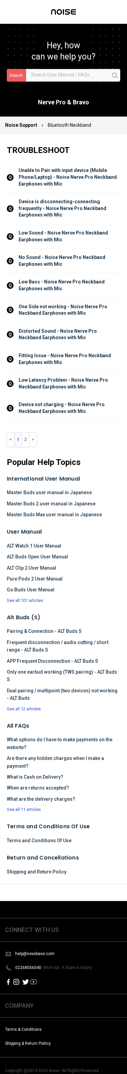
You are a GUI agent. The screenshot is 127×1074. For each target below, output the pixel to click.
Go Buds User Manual (31, 589)
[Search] (115, 76)
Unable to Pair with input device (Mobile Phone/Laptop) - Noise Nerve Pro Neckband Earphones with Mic (68, 177)
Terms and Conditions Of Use (48, 826)
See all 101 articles (25, 600)
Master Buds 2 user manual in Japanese (51, 503)
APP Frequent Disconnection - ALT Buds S (52, 661)
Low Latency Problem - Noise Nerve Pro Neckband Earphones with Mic (64, 383)
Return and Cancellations (43, 858)
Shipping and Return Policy (36, 871)
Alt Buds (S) (23, 617)
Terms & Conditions (23, 1029)
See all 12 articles (24, 708)
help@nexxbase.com (35, 953)
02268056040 (53, 967)
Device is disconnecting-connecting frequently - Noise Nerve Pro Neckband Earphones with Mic (63, 208)
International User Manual (43, 479)
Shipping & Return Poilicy (28, 1043)
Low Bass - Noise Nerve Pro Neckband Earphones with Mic (62, 285)
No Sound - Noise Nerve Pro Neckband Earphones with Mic (62, 261)
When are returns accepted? (38, 788)
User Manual (24, 532)
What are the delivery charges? (41, 799)
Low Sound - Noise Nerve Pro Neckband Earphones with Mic (64, 236)
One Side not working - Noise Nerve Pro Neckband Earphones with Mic (63, 310)
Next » (33, 439)
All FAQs (18, 726)
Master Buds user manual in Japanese (49, 492)
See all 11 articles (24, 809)
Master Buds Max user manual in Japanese (54, 514)
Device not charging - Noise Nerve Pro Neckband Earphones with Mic (62, 408)
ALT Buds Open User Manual (37, 556)
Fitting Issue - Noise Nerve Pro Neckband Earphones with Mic (65, 359)
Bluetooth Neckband (69, 125)
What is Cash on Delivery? (35, 777)
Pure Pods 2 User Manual (35, 579)
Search (16, 75)
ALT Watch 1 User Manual (34, 546)
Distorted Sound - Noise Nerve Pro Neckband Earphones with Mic (58, 334)
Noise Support (21, 125)
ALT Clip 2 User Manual (31, 568)
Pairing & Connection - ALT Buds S (44, 631)
